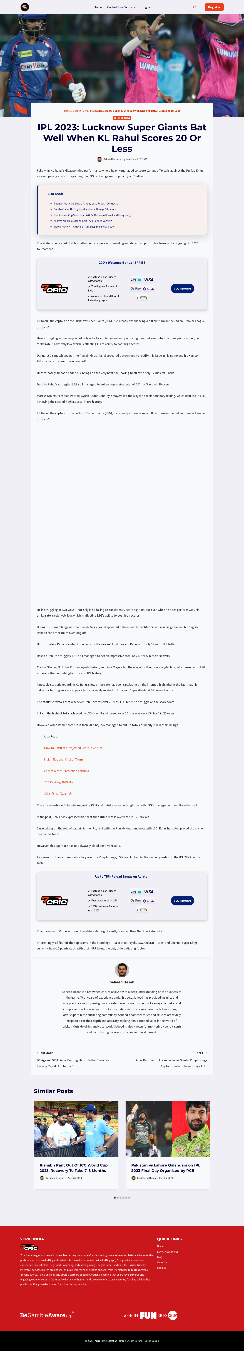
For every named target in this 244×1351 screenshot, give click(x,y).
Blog (159, 1257)
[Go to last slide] (40, 1147)
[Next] (203, 1147)
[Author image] (42, 1178)
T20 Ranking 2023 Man (59, 782)
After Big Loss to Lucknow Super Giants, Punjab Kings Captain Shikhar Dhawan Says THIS (171, 1059)
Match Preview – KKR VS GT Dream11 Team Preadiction (84, 226)
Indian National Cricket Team (63, 759)
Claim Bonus (182, 288)
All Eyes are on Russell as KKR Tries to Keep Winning (83, 221)
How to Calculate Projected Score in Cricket (73, 748)
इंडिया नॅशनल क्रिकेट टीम (58, 794)
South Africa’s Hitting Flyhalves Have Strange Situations (85, 209)
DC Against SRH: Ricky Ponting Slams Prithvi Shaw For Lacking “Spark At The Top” (73, 1059)
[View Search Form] (194, 7)
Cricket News (80, 111)
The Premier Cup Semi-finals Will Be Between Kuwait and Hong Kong (92, 215)
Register (214, 7)
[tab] (115, 1198)
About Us (162, 1262)
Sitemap (161, 1267)
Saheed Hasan (122, 982)
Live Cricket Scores (167, 1251)
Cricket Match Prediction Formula (66, 771)
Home (98, 7)
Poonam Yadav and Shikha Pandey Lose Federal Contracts (86, 203)
